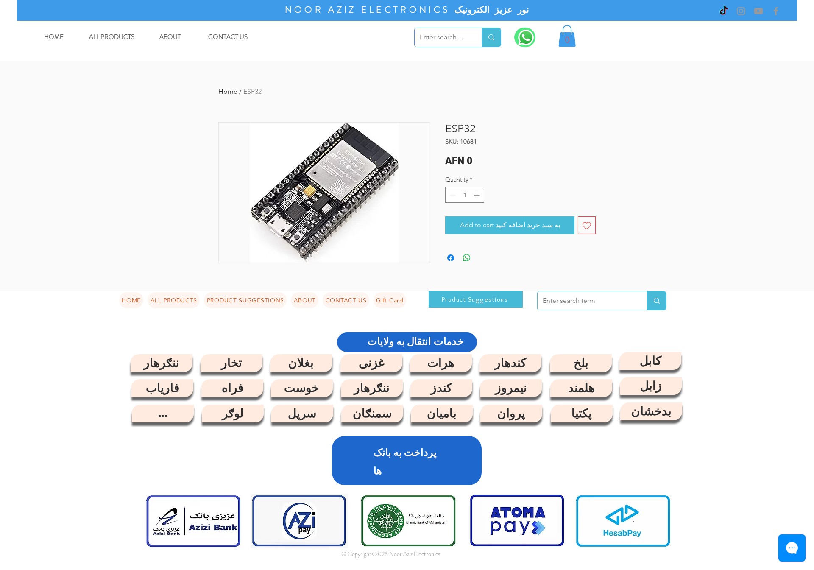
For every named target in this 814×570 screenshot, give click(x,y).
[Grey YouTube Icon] (758, 11)
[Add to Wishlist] (587, 225)
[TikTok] (723, 11)
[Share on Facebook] (451, 258)
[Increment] (477, 194)
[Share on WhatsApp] (467, 258)
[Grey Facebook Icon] (775, 11)
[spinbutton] (464, 194)
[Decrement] (451, 194)
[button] (567, 36)
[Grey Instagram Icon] (741, 11)
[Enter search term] (491, 37)
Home (227, 91)
